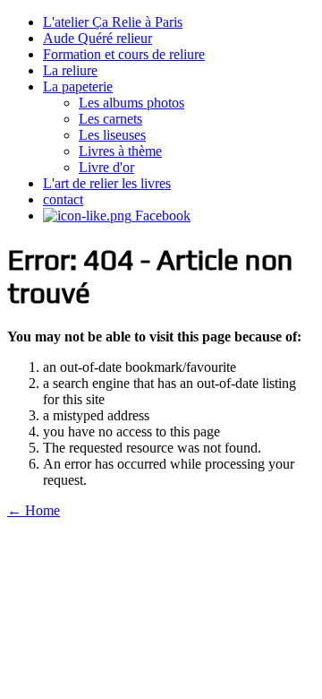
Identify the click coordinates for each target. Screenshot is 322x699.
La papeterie (78, 86)
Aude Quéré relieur (97, 38)
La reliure (70, 70)
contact (63, 199)
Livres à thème (120, 151)
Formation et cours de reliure (124, 54)
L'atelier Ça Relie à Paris (112, 22)
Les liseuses (112, 134)
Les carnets (110, 118)
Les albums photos (131, 102)
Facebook (161, 215)
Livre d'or (106, 167)
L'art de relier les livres (107, 183)
